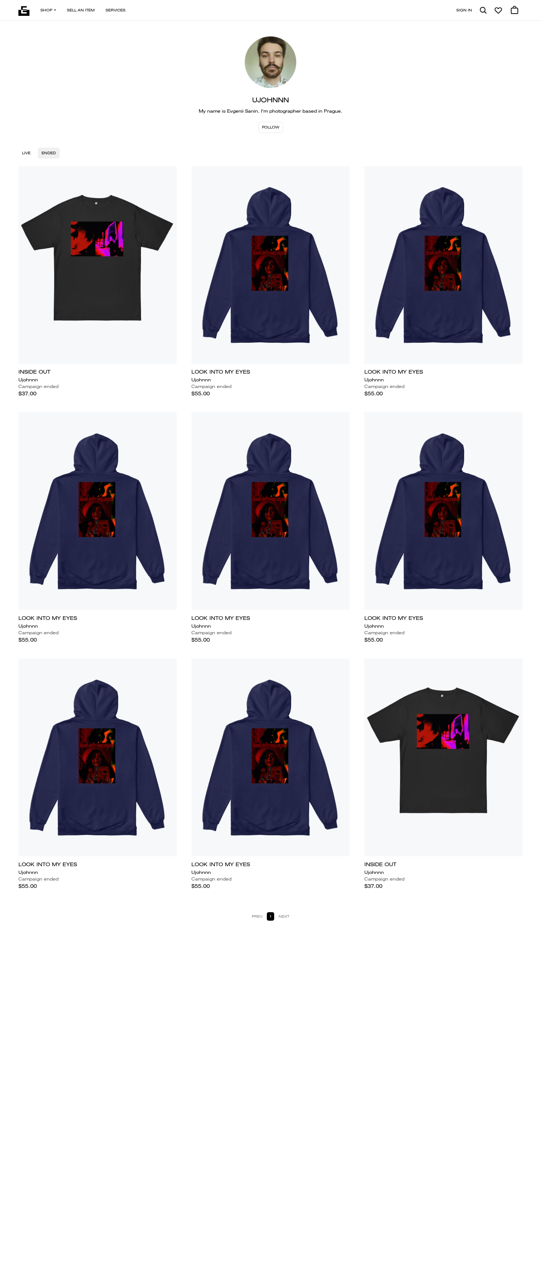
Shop (46, 10)
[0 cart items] (514, 10)
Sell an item (81, 10)
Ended (49, 153)
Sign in (464, 10)
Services (115, 10)
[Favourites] (498, 10)
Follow (270, 127)
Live (26, 153)
